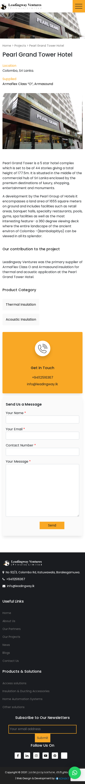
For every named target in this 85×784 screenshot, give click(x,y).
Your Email (15, 429)
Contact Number (21, 445)
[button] (74, 773)
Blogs (6, 653)
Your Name (16, 413)
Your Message (18, 461)
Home (6, 46)
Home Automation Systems (22, 699)
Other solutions (13, 707)
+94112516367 (42, 377)
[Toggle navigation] (79, 6)
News (6, 645)
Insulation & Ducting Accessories (26, 691)
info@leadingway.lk (42, 384)
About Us (8, 621)
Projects (20, 46)
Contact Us (10, 661)
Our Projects (11, 637)
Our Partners (11, 629)
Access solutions (14, 683)
